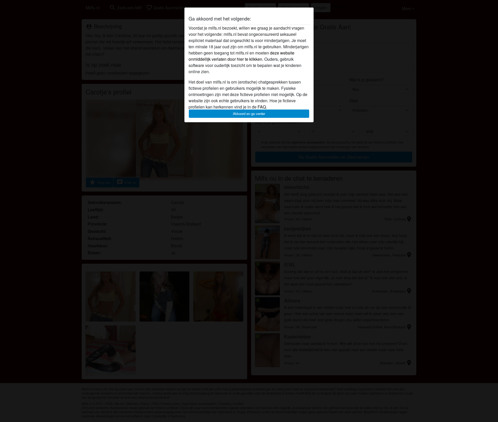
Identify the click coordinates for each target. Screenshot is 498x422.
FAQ (262, 107)
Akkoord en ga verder (249, 113)
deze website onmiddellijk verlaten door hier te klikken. (241, 56)
